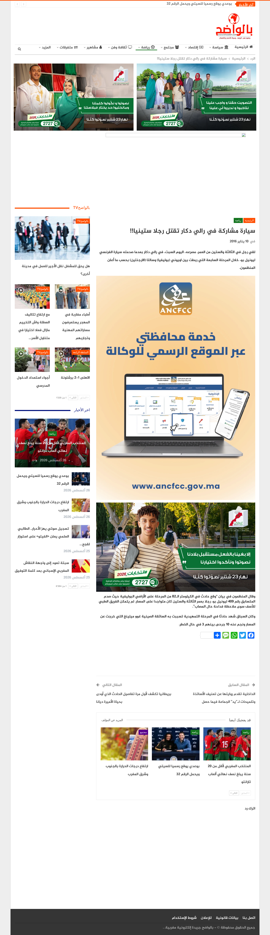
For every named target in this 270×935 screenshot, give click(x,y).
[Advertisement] (96, 25)
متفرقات (66, 47)
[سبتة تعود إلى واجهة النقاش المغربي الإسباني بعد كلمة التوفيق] (81, 566)
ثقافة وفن (119, 47)
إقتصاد (193, 47)
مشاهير (92, 47)
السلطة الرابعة (80, 352)
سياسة (217, 47)
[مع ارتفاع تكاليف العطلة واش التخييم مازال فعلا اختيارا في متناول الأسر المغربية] (32, 296)
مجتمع (169, 47)
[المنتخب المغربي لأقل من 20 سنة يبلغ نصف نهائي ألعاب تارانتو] (227, 744)
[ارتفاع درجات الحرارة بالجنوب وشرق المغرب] (124, 744)
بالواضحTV (82, 221)
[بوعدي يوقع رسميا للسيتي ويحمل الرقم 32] (175, 744)
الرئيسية (241, 47)
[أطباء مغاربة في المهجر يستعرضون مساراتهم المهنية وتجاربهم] (72, 296)
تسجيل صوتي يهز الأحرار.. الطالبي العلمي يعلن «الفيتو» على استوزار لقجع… (54, 537)
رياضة (145, 47)
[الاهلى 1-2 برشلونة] (72, 359)
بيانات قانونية (227, 918)
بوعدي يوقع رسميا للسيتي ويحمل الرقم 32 (199, 4)
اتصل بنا (249, 918)
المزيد (46, 47)
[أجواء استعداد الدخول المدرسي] (32, 359)
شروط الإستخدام (184, 918)
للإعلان (206, 918)
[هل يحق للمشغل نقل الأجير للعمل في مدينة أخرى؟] (52, 238)
